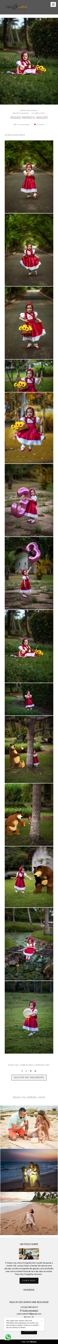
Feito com (29, 1342)
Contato (29, 1331)
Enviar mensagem (30, 1311)
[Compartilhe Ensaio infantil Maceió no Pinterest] (35, 1071)
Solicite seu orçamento (29, 1077)
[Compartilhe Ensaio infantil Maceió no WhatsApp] (26, 1071)
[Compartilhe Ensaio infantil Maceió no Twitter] (31, 1071)
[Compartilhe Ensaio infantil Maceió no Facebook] (22, 1071)
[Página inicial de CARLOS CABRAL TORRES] (17, 7)
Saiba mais (29, 1280)
